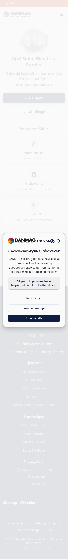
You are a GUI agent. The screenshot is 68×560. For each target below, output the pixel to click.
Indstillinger (34, 298)
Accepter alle (34, 318)
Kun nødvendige (34, 308)
